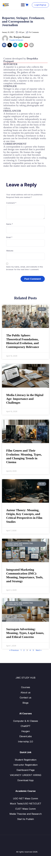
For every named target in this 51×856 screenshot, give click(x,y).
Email (9, 237)
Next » (39, 650)
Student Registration (25, 759)
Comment (11, 203)
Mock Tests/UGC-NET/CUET (25, 803)
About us (25, 692)
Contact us (25, 697)
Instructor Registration (25, 764)
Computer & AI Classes (25, 721)
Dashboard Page (26, 770)
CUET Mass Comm (25, 808)
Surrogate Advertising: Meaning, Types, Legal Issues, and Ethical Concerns (25, 633)
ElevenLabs (25, 736)
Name (9, 224)
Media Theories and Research (25, 813)
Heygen (25, 731)
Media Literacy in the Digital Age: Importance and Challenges (24, 398)
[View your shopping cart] (27, 5)
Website (9, 251)
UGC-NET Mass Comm (25, 798)
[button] (4, 45)
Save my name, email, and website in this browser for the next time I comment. (24, 268)
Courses (25, 687)
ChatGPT (25, 726)
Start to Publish (25, 819)
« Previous (14, 650)
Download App (25, 780)
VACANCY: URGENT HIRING (25, 775)
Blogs (25, 702)
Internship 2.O (25, 741)
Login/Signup (40, 5)
